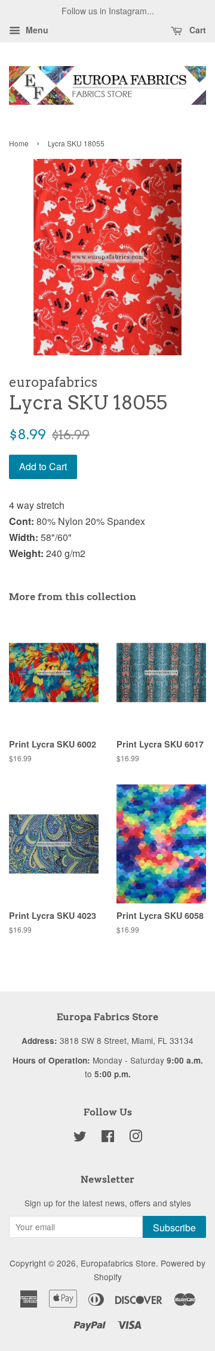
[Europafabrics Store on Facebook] (108, 1138)
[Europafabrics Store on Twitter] (80, 1138)
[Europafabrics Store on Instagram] (135, 1138)
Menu (35, 30)
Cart (196, 30)
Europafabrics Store (118, 1263)
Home (19, 143)
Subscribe (174, 1227)
